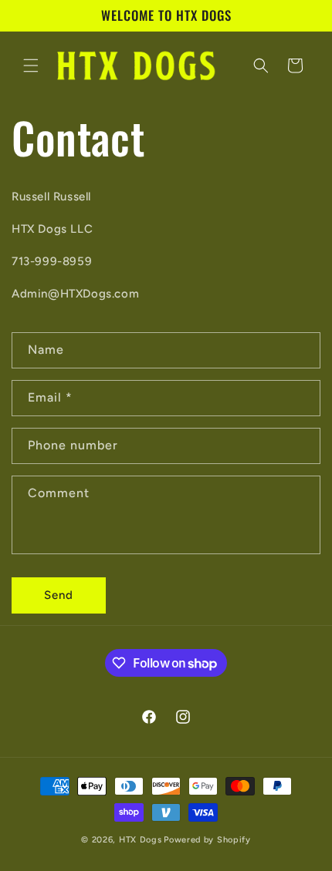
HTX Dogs (140, 840)
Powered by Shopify (207, 840)
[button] (31, 65)
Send (58, 595)
